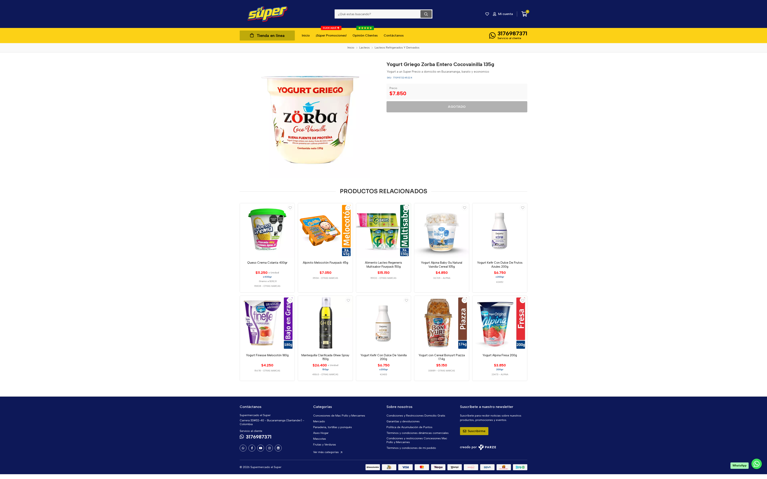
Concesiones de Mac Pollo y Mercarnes (339, 415)
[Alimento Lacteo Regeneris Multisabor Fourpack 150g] (383, 230)
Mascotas (319, 438)
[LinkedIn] (278, 448)
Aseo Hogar (321, 433)
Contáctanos (394, 35)
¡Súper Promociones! (331, 32)
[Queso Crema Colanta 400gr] (267, 230)
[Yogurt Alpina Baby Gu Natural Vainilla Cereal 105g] (441, 230)
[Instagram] (269, 448)
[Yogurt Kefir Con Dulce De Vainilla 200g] (383, 323)
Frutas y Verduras (324, 444)
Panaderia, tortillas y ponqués (332, 427)
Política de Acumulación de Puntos (409, 427)
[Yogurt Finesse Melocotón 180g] (267, 323)
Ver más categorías (326, 452)
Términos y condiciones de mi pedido (411, 448)
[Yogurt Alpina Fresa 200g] (499, 323)
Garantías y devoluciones (403, 421)
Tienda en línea (271, 35)
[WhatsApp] (243, 448)
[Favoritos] (487, 14)
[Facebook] (251, 448)
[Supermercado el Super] (267, 14)
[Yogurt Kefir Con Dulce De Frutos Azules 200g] (499, 230)
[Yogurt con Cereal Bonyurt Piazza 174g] (441, 323)
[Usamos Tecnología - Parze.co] (478, 447)
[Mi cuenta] (290, 208)
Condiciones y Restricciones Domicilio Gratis (415, 415)
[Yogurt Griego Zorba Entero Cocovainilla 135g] (310, 118)
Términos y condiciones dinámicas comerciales (417, 433)
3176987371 (512, 33)
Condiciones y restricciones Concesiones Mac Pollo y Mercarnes (416, 440)
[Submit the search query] (426, 14)
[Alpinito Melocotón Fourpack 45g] (325, 230)
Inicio (306, 35)
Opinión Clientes (365, 32)
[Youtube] (260, 448)
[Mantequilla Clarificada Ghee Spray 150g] (325, 323)
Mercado (319, 421)
